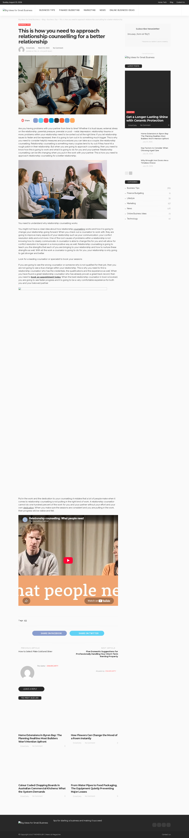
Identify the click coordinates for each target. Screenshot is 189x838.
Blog (171, 2)
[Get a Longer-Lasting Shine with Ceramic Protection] (148, 99)
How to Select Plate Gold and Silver (35, 651)
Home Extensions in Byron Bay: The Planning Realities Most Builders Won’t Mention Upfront (40, 738)
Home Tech (162, 2)
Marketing (89, 10)
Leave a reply (30, 689)
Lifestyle (36, 729)
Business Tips (47, 10)
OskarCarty (30, 48)
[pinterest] (33, 2)
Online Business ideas (122, 10)
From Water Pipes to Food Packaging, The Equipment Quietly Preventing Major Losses (94, 788)
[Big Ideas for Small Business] (17, 10)
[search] (185, 10)
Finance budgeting (69, 10)
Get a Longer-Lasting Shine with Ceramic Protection (147, 118)
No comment (58, 48)
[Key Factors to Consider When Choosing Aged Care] (132, 151)
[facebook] (26, 2)
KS (25, 620)
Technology (99, 779)
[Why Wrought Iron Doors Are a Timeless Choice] (132, 163)
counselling (79, 229)
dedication (28, 507)
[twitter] (29, 2)
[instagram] (36, 2)
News (103, 10)
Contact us (181, 2)
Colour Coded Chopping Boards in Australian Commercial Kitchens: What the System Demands (41, 788)
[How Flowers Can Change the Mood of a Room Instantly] (94, 717)
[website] (38, 671)
